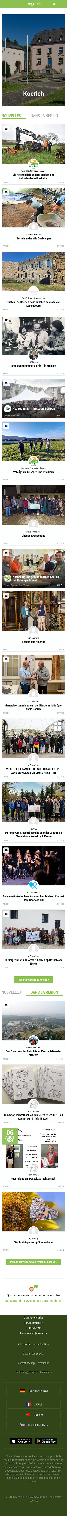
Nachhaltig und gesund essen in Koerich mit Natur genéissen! (36, 578)
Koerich (60, 182)
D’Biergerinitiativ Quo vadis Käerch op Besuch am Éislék (33, 961)
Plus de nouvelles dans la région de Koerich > (33, 1262)
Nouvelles (11, 992)
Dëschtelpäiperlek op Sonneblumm (33, 1242)
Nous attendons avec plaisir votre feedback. (33, 1301)
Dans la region (44, 115)
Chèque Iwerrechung (33, 536)
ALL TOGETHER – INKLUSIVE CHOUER (34, 409)
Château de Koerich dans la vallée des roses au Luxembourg (33, 303)
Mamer (61, 1122)
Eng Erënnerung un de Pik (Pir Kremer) (33, 366)
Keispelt (60, 1059)
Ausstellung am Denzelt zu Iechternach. (33, 1179)
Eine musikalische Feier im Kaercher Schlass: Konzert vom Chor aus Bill (33, 898)
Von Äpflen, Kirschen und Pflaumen (33, 472)
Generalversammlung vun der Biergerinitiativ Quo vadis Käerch (33, 707)
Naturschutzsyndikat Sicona (16, 585)
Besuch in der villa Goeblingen (33, 238)
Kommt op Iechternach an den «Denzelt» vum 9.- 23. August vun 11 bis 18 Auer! (33, 1116)
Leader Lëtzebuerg (12, 415)
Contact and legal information (33, 1363)
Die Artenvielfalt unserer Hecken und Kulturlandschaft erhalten (33, 176)
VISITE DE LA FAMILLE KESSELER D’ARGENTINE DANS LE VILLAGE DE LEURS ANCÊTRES (33, 771)
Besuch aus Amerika (33, 642)
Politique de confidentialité (32, 1344)
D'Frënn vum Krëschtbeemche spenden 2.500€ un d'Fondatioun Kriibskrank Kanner (33, 834)
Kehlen (60, 1250)
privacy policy (12, 1467)
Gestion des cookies (33, 1353)
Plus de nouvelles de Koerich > (33, 979)
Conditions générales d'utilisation (32, 1372)
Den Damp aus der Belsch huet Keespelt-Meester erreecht (33, 1053)
